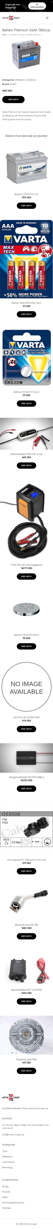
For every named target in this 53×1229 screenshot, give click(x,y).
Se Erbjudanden (37, 5)
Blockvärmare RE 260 (26, 924)
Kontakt (6, 1191)
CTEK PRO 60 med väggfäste (26, 564)
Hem (4, 34)
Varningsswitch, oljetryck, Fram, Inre (26, 859)
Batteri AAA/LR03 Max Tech (26, 302)
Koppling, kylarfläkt (26, 1059)
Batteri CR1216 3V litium (26, 634)
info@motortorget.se (13, 1134)
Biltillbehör (20, 79)
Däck (5, 1151)
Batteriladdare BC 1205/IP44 (26, 989)
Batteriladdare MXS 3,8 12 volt (27, 454)
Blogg (5, 1186)
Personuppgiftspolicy (13, 1202)
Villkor (5, 1197)
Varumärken (8, 1162)
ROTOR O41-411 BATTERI (26, 717)
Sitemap (6, 1208)
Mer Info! (13, 99)
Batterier (31, 79)
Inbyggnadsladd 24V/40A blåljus (26, 777)
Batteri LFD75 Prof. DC (26, 194)
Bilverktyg (7, 1167)
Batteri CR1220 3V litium (26, 392)
